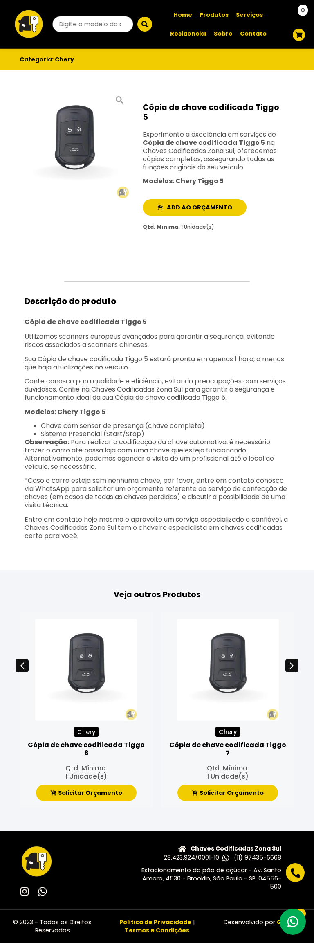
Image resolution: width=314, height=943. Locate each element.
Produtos (214, 15)
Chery (64, 59)
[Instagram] (24, 891)
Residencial (188, 33)
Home (182, 15)
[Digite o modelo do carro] (92, 24)
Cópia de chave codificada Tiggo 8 (86, 749)
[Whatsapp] (42, 891)
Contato (253, 33)
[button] (22, 665)
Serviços (249, 15)
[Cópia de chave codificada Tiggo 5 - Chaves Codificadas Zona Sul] (75, 145)
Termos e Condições (157, 930)
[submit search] (144, 24)
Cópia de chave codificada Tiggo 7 (227, 749)
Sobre (223, 33)
